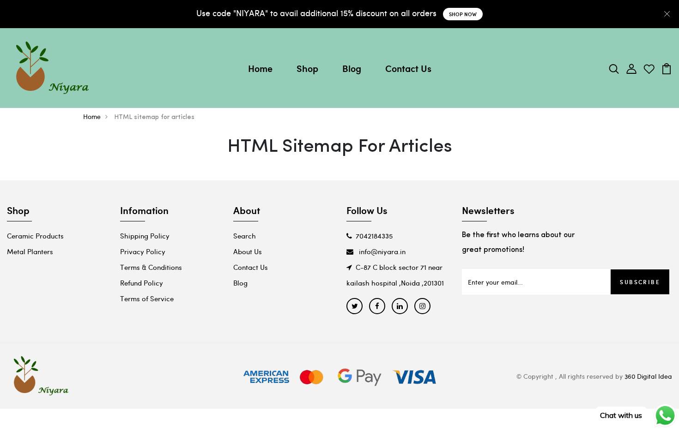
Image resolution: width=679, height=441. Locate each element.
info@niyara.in (381, 251)
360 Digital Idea (648, 376)
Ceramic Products (35, 235)
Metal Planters (30, 251)
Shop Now (463, 14)
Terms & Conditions (151, 267)
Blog (351, 68)
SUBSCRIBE (640, 282)
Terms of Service (147, 298)
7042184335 (374, 235)
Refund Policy (141, 282)
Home (260, 68)
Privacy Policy (142, 251)
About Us (247, 251)
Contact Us (408, 68)
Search (244, 235)
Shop (307, 68)
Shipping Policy (145, 235)
